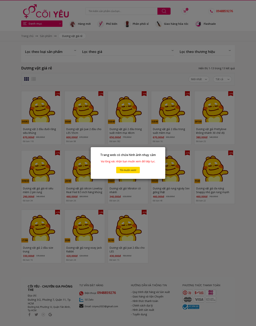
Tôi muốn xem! (128, 170)
